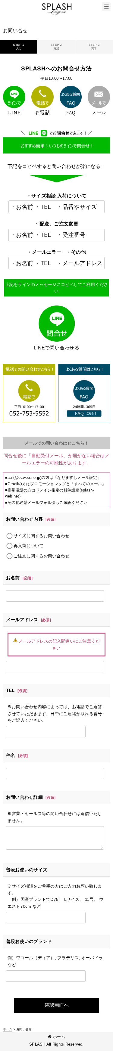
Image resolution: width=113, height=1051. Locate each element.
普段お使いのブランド (29, 941)
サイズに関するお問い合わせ (41, 535)
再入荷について (29, 545)
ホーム (59, 1036)
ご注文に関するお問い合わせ (41, 555)
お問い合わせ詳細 (24, 797)
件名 (10, 755)
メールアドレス (22, 619)
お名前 (13, 577)
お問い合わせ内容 (24, 519)
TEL (10, 690)
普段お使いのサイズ (26, 869)
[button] (106, 6)
